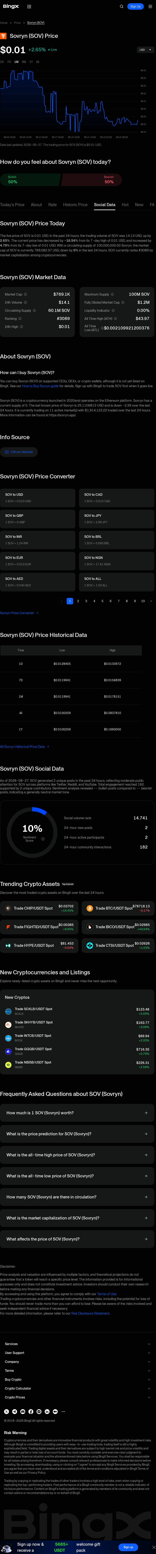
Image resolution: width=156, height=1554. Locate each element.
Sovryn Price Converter (17, 613)
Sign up (128, 1547)
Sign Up (136, 6)
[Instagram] (39, 1411)
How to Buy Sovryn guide (40, 386)
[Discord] (22, 1411)
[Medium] (55, 1411)
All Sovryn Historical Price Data (23, 747)
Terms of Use (106, 1294)
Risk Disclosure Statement (90, 1313)
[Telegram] (14, 1411)
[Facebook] (30, 1411)
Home (4, 22)
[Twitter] (6, 1411)
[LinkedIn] (47, 1411)
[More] (63, 1411)
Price (17, 22)
